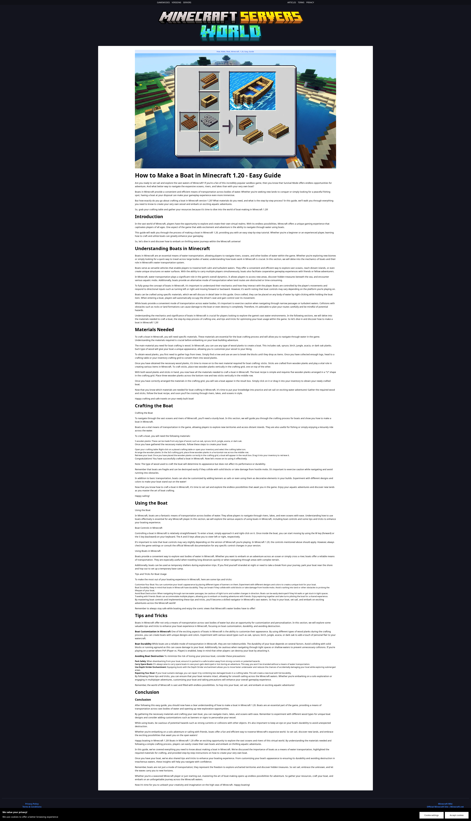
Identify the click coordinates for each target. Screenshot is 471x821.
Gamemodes (163, 2)
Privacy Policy (32, 803)
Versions (176, 2)
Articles (291, 2)
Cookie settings (431, 815)
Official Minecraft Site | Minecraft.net (445, 806)
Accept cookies (457, 815)
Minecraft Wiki (445, 803)
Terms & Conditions (31, 806)
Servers (187, 2)
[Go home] (235, 26)
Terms (301, 2)
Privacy (310, 2)
